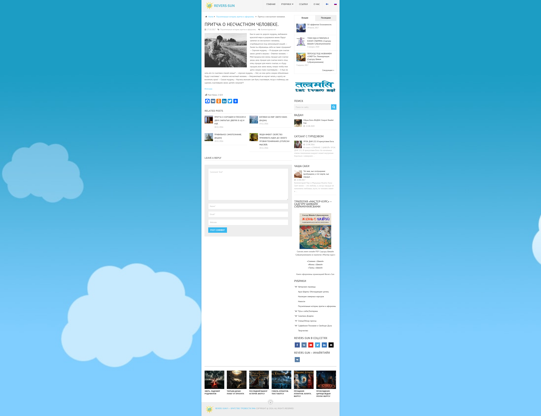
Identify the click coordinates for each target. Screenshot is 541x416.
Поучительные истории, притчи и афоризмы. (238, 29)
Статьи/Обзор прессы (307, 321)
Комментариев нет (268, 29)
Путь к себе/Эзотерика (308, 311)
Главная (270, 4)
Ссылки (303, 4)
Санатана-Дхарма (305, 316)
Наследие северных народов (311, 296)
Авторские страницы (307, 286)
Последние (326, 17)
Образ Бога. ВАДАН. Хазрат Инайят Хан (318, 121)
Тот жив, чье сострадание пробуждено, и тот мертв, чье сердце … (316, 174)
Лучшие (304, 17)
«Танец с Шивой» (315, 267)
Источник (208, 89)
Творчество (303, 330)
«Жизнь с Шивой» (315, 264)
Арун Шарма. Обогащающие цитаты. (313, 291)
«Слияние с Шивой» (315, 261)
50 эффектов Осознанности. (319, 24)
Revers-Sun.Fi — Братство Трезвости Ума (235, 408)
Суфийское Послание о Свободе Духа (315, 325)
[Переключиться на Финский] (327, 6)
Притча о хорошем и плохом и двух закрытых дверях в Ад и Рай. (230, 120)
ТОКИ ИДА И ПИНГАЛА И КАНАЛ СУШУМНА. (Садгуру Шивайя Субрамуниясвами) (319, 41)
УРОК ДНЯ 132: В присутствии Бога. (318, 141)
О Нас (317, 4)
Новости (301, 301)
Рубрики (286, 4)
